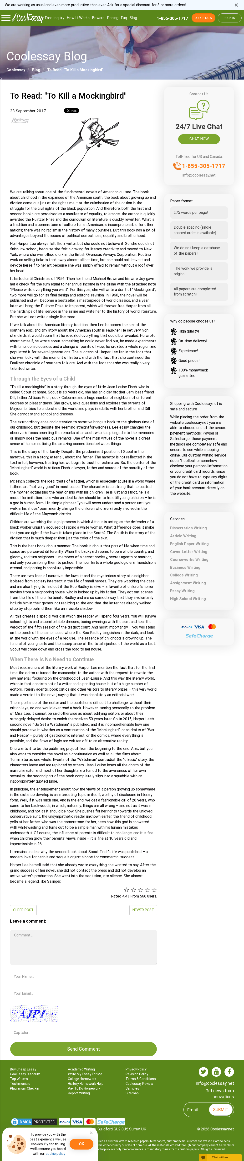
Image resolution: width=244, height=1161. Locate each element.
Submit (221, 1109)
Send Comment (83, 1049)
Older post (23, 910)
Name (83, 970)
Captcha (83, 1004)
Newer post (143, 910)
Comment (83, 928)
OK (81, 1144)
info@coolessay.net (199, 175)
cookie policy (55, 1154)
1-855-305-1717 (172, 18)
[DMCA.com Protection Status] (34, 1121)
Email (83, 987)
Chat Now (199, 139)
